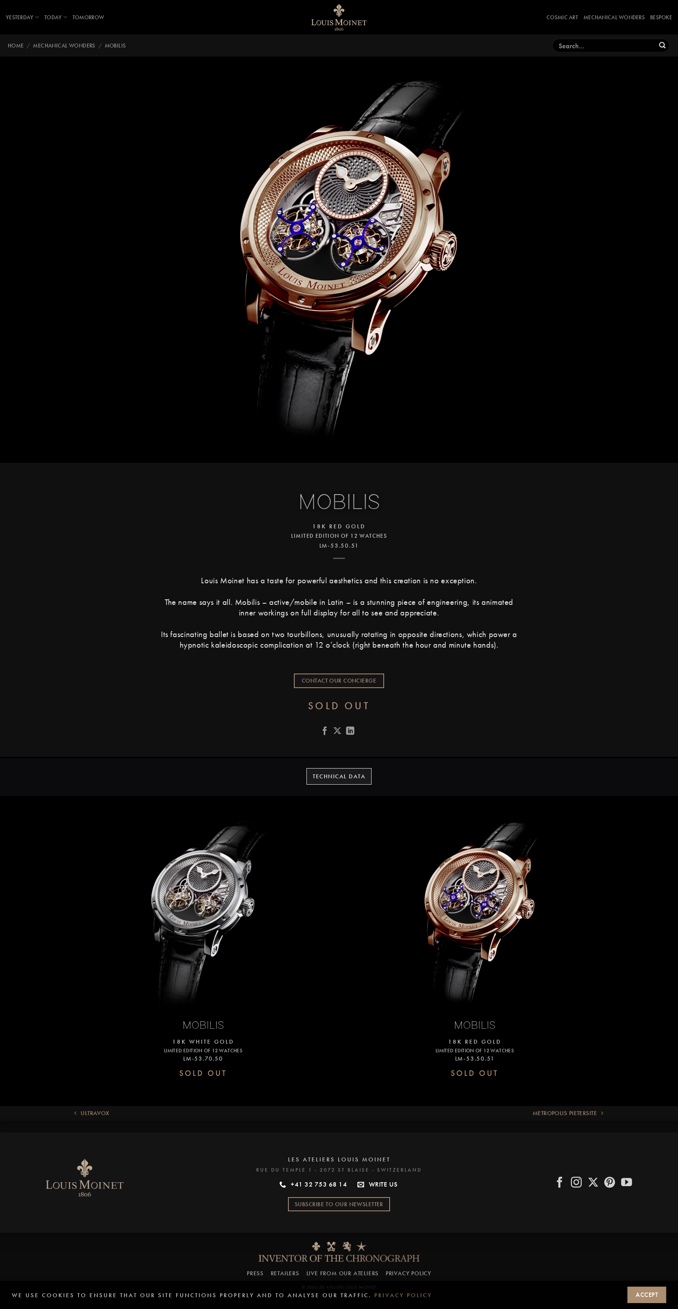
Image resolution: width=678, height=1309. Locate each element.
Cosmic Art (562, 17)
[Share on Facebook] (325, 731)
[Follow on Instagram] (576, 1183)
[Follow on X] (593, 1183)
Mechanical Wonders (614, 17)
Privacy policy (403, 1295)
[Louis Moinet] (339, 17)
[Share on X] (337, 731)
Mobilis (115, 45)
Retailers (285, 1273)
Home (16, 45)
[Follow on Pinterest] (610, 1183)
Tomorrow (88, 17)
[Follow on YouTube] (626, 1183)
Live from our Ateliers (342, 1273)
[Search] (662, 45)
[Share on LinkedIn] (350, 731)
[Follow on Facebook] (560, 1183)
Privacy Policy (408, 1273)
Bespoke (661, 17)
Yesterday (20, 17)
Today (53, 17)
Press (255, 1273)
